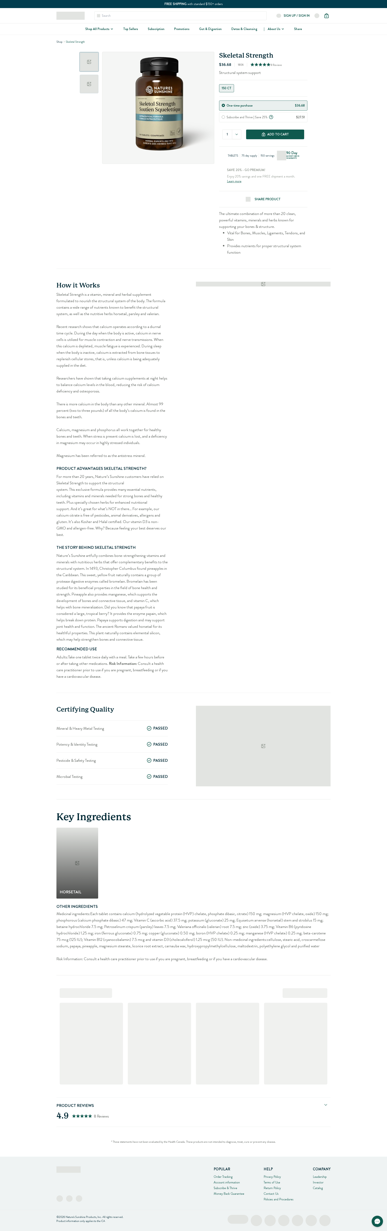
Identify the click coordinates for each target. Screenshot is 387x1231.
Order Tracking (223, 1176)
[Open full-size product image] (158, 108)
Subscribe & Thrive (225, 1188)
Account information (227, 1182)
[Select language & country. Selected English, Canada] (317, 16)
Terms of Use (272, 1182)
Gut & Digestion (210, 29)
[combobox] (236, 134)
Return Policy (272, 1188)
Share (298, 29)
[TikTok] (79, 1198)
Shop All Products (97, 29)
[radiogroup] (263, 88)
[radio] (223, 105)
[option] (89, 62)
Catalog (318, 1188)
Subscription (156, 29)
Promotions (181, 29)
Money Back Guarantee (229, 1193)
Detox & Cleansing (244, 29)
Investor (318, 1182)
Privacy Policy (272, 1176)
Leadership (320, 1176)
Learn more (234, 181)
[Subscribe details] (271, 116)
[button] (377, 1221)
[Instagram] (69, 1198)
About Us (274, 29)
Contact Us (271, 1193)
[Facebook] (59, 1198)
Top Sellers (130, 29)
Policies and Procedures (278, 1199)
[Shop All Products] (111, 29)
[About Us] (282, 29)
